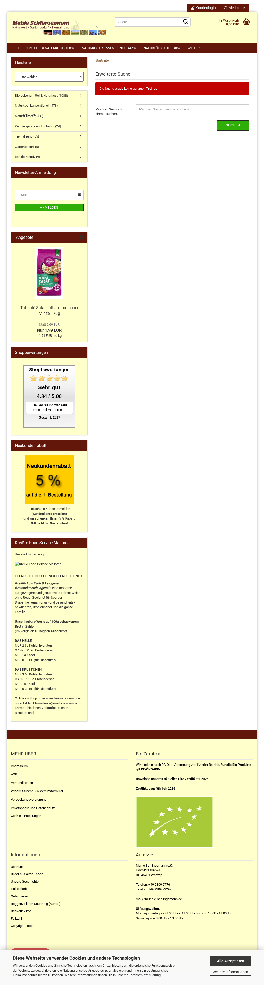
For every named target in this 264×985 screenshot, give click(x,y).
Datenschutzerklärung (144, 975)
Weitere (194, 48)
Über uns (17, 867)
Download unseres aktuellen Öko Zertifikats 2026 (172, 779)
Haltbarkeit (19, 889)
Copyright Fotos (22, 926)
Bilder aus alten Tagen (27, 874)
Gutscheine (19, 896)
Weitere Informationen (230, 972)
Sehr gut (49, 387)
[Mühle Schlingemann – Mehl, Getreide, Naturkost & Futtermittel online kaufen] (59, 27)
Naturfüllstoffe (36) (162, 48)
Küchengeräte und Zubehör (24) (38, 126)
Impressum (19, 766)
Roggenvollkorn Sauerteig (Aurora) (36, 904)
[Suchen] (186, 22)
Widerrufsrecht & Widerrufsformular (37, 791)
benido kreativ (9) (27, 157)
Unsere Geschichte (25, 881)
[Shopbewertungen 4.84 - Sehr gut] (49, 378)
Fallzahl (16, 918)
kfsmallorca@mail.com (50, 703)
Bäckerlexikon (21, 911)
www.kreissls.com (60, 698)
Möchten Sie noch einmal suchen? (108, 111)
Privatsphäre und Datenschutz (33, 808)
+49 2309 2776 (159, 885)
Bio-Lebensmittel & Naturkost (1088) (42, 48)
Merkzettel (236, 8)
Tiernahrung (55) (27, 136)
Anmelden (49, 207)
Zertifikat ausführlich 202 (154, 788)
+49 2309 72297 (159, 889)
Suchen (233, 125)
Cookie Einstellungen (26, 816)
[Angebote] (81, 238)
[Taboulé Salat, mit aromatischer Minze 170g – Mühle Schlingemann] (49, 273)
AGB (14, 774)
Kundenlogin (205, 8)
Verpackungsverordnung (28, 799)
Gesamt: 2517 (49, 417)
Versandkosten (22, 783)
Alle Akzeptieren (230, 961)
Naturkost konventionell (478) (109, 48)
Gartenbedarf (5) (27, 147)
